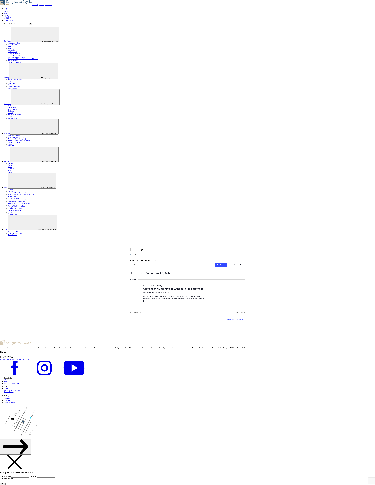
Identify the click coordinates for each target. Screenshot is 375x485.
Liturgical (11, 168)
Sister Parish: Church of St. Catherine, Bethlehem (23, 59)
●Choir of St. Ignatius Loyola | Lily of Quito (21, 194)
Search (7, 19)
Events (6, 13)
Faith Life (7, 133)
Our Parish (7, 41)
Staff (9, 48)
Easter (10, 85)
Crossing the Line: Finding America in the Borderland (173, 288)
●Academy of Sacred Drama (17, 202)
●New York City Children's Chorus (19, 203)
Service (10, 167)
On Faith (10, 144)
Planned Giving (12, 235)
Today (140, 273)
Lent (9, 81)
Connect (6, 15)
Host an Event (12, 52)
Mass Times (7, 397)
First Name (7, 476)
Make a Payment (13, 231)
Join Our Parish (12, 45)
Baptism (10, 106)
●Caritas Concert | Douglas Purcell (18, 200)
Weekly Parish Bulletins (15, 53)
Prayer (10, 165)
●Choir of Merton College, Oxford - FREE (21, 193)
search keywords (5, 24)
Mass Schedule (12, 88)
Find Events (221, 265)
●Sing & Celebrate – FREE (16, 207)
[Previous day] (131, 273)
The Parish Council (14, 55)
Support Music (12, 214)
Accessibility (12, 50)
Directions (7, 399)
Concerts (10, 191)
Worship (6, 78)
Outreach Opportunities (15, 62)
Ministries (7, 161)
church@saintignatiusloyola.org (19, 359)
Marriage (10, 113)
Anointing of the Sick (14, 114)
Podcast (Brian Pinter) (14, 142)
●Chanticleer (12, 196)
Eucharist (11, 111)
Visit (5, 10)
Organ (10, 212)
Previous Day (137, 312)
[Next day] (135, 273)
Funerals (10, 116)
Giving (6, 229)
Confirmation (12, 107)
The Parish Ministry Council (16, 57)
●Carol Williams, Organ (15, 205)
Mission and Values (14, 43)
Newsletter (8, 17)
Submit (3, 484)
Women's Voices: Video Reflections (19, 140)
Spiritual (10, 170)
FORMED (11, 146)
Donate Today (8, 20)
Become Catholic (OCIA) (16, 137)
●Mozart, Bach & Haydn (15, 209)
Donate (6, 388)
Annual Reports (13, 60)
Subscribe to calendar (233, 319)
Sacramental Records (14, 118)
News (6, 12)
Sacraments (7, 104)
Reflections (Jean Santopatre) (17, 139)
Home (6, 8)
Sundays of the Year (14, 87)
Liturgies (10, 189)
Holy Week (11, 83)
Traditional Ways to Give (15, 233)
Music (10, 172)
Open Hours (8, 400)
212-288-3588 (4, 359)
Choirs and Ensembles (15, 210)
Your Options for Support (12, 390)
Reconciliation (12, 109)
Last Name (33, 476)
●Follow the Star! (13, 198)
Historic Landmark (10, 402)
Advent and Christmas (15, 79)
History (10, 46)
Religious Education (14, 135)
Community (11, 163)
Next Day (239, 312)
